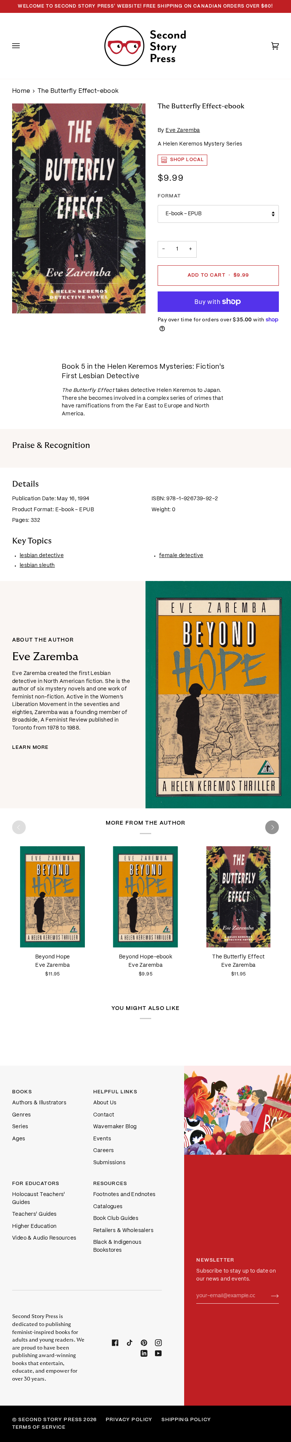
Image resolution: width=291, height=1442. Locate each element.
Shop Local (187, 160)
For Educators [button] (35, 1183)
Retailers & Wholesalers (123, 1230)
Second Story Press (50, 1419)
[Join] (269, 1296)
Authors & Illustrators (39, 1103)
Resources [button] (110, 1183)
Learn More (30, 747)
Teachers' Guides (34, 1214)
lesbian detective (42, 555)
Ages (18, 1139)
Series (20, 1126)
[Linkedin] (144, 1353)
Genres (21, 1115)
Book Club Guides (116, 1218)
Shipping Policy (186, 1419)
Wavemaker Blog (115, 1126)
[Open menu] (23, 46)
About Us (105, 1103)
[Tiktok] (129, 1342)
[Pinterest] (144, 1342)
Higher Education (34, 1226)
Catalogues (108, 1206)
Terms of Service (39, 1427)
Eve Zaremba (183, 130)
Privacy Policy (129, 1419)
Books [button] (22, 1092)
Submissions (109, 1162)
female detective (181, 555)
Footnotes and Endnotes (124, 1194)
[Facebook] (115, 1342)
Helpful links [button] (115, 1092)
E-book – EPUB (184, 213)
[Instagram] (158, 1342)
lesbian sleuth (37, 565)
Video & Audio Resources (44, 1238)
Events (102, 1139)
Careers (103, 1150)
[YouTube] (158, 1353)
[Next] (272, 827)
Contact (103, 1115)
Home (21, 91)
